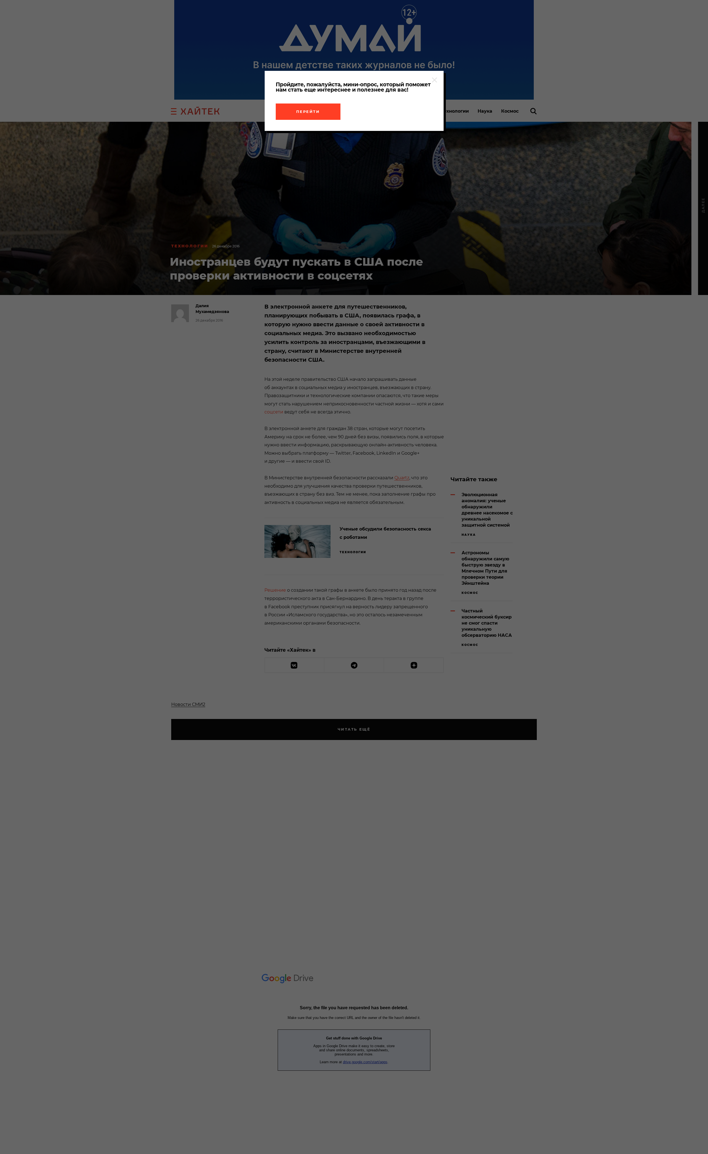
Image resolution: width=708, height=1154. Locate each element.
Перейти (308, 111)
